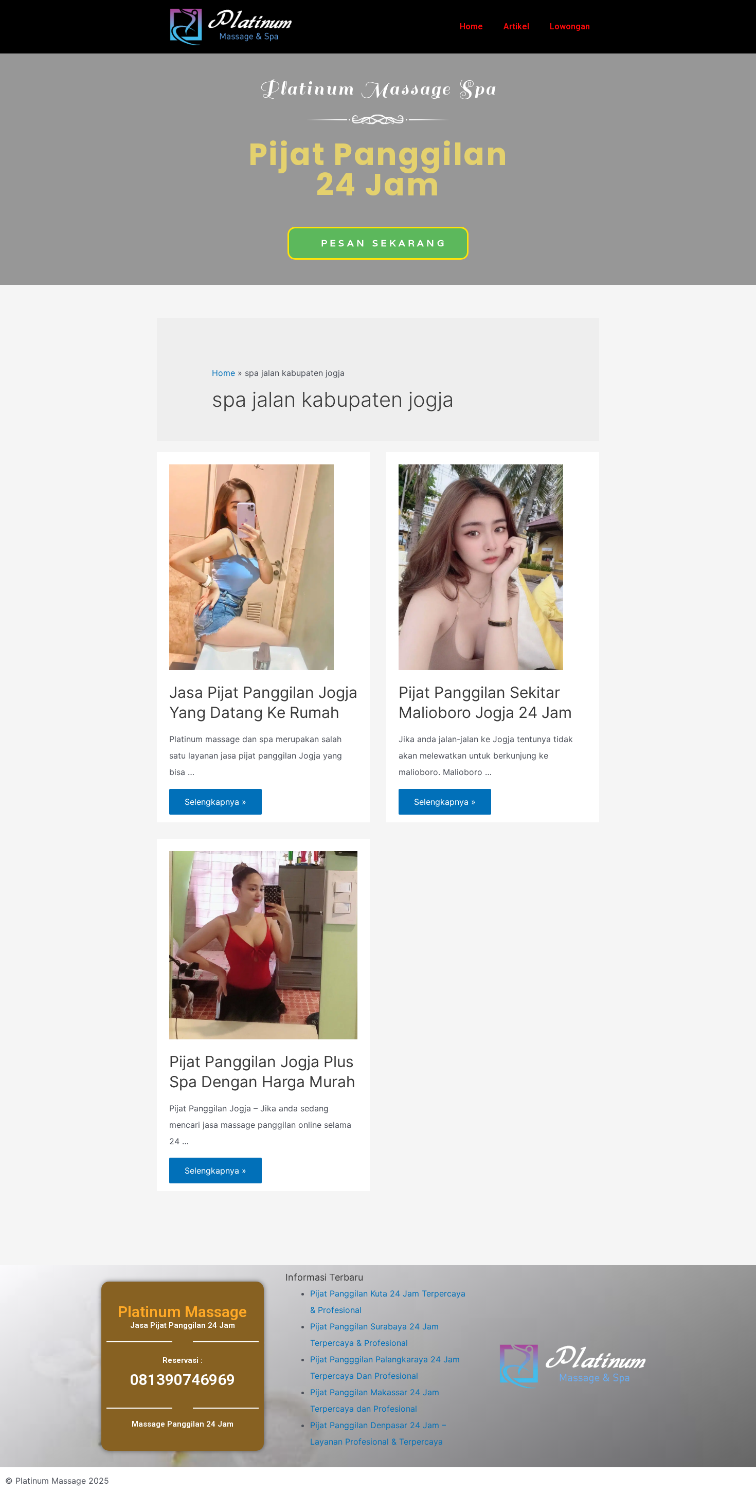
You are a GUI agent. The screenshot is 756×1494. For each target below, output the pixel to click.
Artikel (516, 26)
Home (471, 26)
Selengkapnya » (215, 798)
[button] (378, 243)
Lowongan (570, 26)
